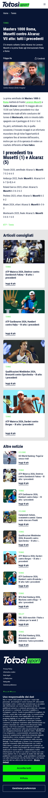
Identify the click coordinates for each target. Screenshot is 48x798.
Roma (6, 102)
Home (5, 13)
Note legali (6, 675)
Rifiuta (24, 778)
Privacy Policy (7, 669)
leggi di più (10, 283)
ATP (5, 225)
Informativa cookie (9, 672)
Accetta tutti (24, 768)
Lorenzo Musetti (33, 102)
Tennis (13, 13)
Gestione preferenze (9, 685)
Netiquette (6, 682)
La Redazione (7, 678)
